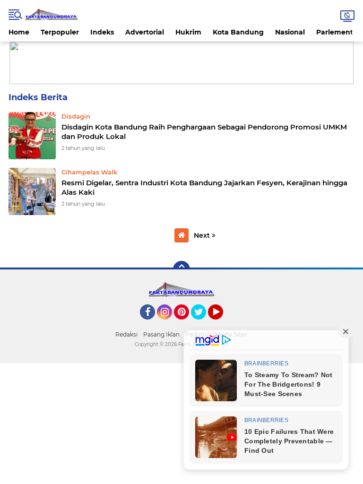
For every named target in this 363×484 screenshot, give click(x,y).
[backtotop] (181, 269)
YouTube (222, 324)
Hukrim (188, 32)
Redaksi (126, 334)
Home (19, 32)
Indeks (102, 32)
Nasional (290, 32)
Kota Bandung (238, 32)
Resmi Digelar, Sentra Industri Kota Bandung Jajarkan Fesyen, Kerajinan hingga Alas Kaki (204, 187)
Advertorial (144, 32)
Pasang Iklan (161, 334)
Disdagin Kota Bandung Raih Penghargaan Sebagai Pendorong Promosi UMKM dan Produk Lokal (204, 131)
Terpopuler (60, 32)
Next (203, 235)
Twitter (203, 324)
